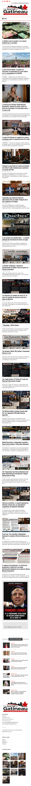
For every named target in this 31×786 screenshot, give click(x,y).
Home (3, 739)
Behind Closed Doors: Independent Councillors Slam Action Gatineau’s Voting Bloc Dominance (15, 443)
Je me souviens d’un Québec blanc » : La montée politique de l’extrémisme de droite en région (15, 239)
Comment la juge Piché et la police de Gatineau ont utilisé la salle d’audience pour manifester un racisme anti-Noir (15, 168)
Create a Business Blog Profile (21, 3)
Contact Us (4, 742)
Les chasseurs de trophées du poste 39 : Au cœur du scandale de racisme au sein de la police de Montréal (14, 297)
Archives (4, 744)
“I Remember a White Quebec (10, 325)
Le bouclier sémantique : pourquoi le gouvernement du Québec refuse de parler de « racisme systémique (15, 267)
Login (12, 3)
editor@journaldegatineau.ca (11, 722)
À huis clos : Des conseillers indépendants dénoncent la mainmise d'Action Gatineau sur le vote (15, 536)
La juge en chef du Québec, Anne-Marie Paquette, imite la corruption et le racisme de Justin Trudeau (19, 653)
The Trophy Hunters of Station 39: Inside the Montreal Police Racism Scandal (15, 380)
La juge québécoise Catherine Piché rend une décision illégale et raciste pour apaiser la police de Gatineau (19, 683)
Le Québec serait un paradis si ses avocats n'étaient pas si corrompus (14, 42)
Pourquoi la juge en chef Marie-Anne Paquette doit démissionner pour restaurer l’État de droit (19, 668)
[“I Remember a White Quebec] (6, 780)
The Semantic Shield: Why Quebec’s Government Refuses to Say (16, 352)
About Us (4, 741)
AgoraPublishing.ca (7, 731)
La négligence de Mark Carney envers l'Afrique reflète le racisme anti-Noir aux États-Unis (19, 661)
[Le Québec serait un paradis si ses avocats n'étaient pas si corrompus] (6, 756)
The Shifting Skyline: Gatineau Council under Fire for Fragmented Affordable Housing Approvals (15, 413)
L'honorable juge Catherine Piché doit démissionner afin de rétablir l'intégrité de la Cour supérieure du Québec (15, 200)
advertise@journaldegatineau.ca (9, 723)
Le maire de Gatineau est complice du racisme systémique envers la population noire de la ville (16, 138)
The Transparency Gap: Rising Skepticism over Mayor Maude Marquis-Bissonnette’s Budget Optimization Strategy (15, 474)
